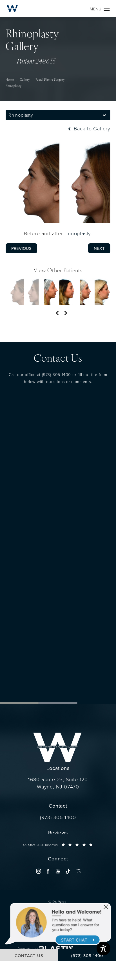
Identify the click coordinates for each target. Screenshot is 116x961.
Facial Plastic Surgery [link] (50, 79)
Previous (21, 248)
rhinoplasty (77, 233)
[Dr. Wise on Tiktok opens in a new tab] (68, 871)
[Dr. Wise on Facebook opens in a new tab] (48, 871)
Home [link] (10, 79)
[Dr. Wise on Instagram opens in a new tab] (38, 871)
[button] (107, 9)
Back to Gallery (91, 128)
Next (99, 248)
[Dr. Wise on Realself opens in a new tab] (78, 871)
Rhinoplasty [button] (20, 115)
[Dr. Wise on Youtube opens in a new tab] (58, 871)
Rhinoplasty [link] (14, 86)
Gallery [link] (25, 79)
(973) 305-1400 (56, 374)
